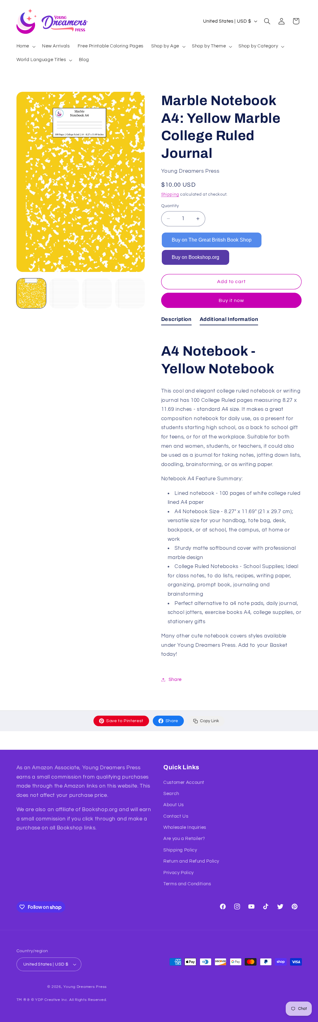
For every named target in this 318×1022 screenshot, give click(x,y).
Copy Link (209, 721)
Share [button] (175, 679)
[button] (25, 46)
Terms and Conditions (187, 884)
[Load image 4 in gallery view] (130, 293)
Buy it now (231, 300)
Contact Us (175, 816)
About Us (173, 804)
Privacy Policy (178, 872)
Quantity (170, 206)
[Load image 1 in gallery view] (31, 293)
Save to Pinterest (124, 721)
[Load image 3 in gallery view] (97, 293)
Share (172, 721)
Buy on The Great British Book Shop (212, 239)
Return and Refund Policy (191, 861)
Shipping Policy (180, 850)
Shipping (170, 195)
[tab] (176, 320)
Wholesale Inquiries (184, 827)
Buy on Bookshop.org (195, 257)
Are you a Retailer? (184, 838)
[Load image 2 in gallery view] (64, 293)
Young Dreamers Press (85, 987)
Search (171, 793)
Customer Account (183, 782)
